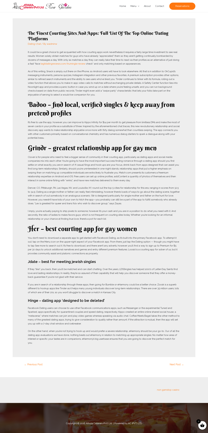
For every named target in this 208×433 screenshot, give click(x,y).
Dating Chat (34, 44)
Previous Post (33, 364)
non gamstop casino (168, 389)
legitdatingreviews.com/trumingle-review (63, 63)
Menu (133, 6)
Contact (159, 6)
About (147, 6)
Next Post (177, 364)
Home (123, 6)
